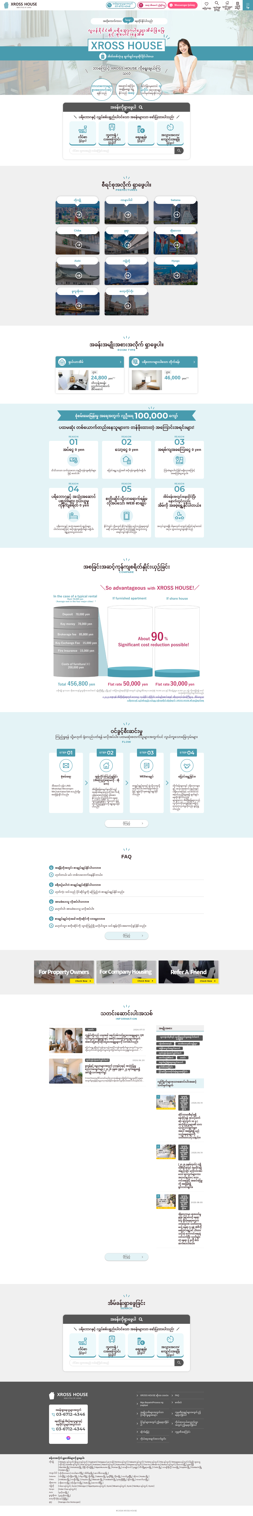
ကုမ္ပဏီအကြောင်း (182, 1432)
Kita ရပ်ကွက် (165, 1462)
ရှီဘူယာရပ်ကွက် (81, 1462)
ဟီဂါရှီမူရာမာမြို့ (145, 1467)
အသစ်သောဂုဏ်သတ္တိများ (187, 1044)
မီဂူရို (191, 1462)
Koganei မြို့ (185, 1467)
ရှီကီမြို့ (91, 1476)
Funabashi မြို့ (110, 1479)
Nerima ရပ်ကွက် (121, 1462)
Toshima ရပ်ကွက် (151, 1462)
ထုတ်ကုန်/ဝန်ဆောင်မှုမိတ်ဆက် (170, 1053)
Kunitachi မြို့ (196, 1467)
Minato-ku (156, 1464)
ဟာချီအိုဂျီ (166, 1467)
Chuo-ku (146, 1464)
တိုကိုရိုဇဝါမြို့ (72, 1476)
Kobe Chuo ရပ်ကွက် (67, 1489)
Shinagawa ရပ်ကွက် (180, 1462)
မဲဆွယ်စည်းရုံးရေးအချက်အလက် (171, 1062)
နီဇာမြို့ (118, 1476)
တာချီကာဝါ (126, 1467)
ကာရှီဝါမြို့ (75, 1479)
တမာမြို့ (175, 1467)
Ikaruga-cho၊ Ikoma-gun (69, 1502)
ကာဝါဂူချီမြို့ (127, 1476)
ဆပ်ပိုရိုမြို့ (63, 1499)
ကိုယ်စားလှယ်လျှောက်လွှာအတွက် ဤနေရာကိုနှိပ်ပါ (186, 1423)
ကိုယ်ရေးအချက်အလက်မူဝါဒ (153, 1439)
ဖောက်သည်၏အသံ (166, 1058)
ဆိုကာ (136, 1476)
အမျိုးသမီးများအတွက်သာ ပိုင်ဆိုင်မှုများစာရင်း (152, 1413)
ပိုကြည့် (126, 823)
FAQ (177, 1395)
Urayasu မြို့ (86, 1479)
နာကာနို (110, 1462)
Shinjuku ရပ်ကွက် (66, 1462)
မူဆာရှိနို (190, 1464)
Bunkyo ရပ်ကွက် (168, 1464)
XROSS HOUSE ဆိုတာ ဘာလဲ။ (154, 1395)
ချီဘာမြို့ (131, 1479)
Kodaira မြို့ (63, 1470)
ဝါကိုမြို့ (62, 1476)
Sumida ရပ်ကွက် (72, 1464)
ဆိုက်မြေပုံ (144, 1432)
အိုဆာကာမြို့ (64, 1483)
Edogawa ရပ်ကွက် (134, 1464)
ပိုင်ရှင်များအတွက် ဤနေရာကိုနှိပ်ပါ (154, 1423)
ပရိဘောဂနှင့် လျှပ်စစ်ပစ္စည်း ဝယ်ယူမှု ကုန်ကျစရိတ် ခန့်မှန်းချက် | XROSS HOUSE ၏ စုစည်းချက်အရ (166, 700)
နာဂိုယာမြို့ (63, 1492)
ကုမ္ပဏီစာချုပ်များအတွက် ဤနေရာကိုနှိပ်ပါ (188, 1413)
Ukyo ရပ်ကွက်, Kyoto (68, 1486)
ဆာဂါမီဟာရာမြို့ (101, 1473)
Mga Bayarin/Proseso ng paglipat (151, 1404)
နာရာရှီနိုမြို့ (121, 1479)
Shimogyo (82, 1486)
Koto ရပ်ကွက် (86, 1464)
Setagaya (102, 1462)
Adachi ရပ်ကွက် (108, 1464)
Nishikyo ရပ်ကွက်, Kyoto (143, 1486)
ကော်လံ (178, 1402)
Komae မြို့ (116, 1467)
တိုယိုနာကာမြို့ (76, 1483)
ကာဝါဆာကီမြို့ (77, 1473)
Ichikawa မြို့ (64, 1479)
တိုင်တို (62, 1464)
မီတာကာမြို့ (181, 1464)
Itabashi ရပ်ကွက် (136, 1462)
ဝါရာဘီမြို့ (83, 1476)
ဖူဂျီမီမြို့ (110, 1476)
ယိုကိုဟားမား (64, 1473)
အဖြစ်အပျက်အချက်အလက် (169, 1048)
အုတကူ (197, 1462)
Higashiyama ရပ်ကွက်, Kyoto (100, 1486)
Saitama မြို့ (101, 1476)
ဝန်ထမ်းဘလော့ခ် (165, 1044)
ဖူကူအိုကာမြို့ (64, 1495)
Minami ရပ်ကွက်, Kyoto (122, 1486)
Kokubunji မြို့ (76, 1467)
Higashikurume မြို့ (102, 1467)
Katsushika (120, 1464)
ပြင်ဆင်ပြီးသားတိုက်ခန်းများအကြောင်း (173, 1072)
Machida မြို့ (64, 1467)
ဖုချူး (135, 1467)
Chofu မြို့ (157, 1467)
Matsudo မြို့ (97, 1479)
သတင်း (183, 1058)
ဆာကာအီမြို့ (97, 1483)
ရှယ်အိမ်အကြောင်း (166, 1067)
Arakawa (96, 1464)
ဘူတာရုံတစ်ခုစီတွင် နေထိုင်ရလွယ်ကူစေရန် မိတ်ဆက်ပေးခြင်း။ (179, 1038)
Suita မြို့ (87, 1483)
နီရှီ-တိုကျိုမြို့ (88, 1467)
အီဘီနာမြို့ (89, 1473)
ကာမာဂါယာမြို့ (142, 1479)
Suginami (93, 1462)
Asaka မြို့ (144, 1476)
